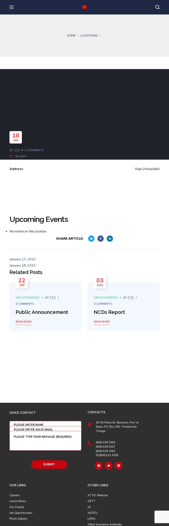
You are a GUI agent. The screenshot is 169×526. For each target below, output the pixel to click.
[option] (45, 306)
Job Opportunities (20, 513)
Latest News (17, 501)
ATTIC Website (98, 495)
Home (71, 35)
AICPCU (93, 513)
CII (89, 507)
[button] (157, 7)
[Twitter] (109, 466)
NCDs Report (109, 312)
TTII (17, 150)
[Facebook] (99, 466)
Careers (14, 495)
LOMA (91, 519)
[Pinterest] (118, 466)
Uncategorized (28, 298)
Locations (89, 35)
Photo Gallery (18, 519)
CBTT (91, 501)
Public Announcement (42, 312)
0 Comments (34, 150)
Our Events (16, 507)
